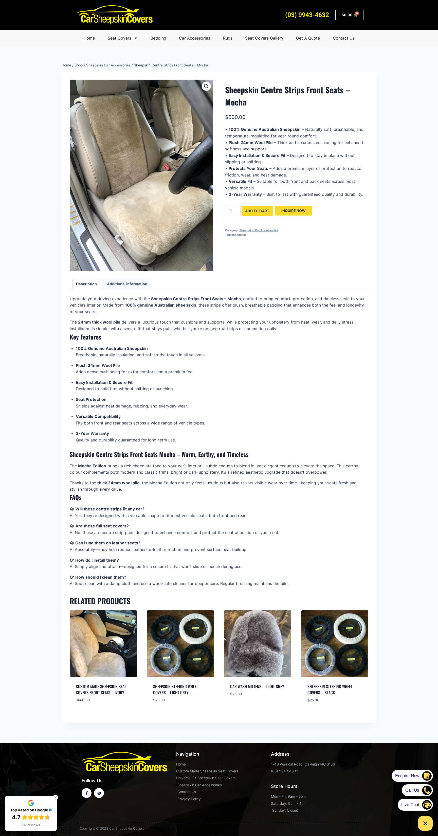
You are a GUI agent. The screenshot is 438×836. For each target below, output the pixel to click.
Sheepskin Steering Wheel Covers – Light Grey (175, 689)
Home (89, 38)
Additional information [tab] (127, 284)
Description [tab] (86, 284)
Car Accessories (194, 38)
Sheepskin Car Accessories (259, 230)
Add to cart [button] (242, 709)
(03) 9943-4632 (307, 15)
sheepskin (238, 235)
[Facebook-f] (87, 793)
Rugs (227, 38)
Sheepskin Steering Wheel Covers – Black (330, 689)
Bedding (158, 38)
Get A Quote (308, 38)
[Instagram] (99, 793)
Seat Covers (119, 38)
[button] (206, 86)
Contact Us (344, 38)
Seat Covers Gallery (264, 38)
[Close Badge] (55, 797)
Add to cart (257, 211)
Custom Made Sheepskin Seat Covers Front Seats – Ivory (101, 689)
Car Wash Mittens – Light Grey (257, 686)
